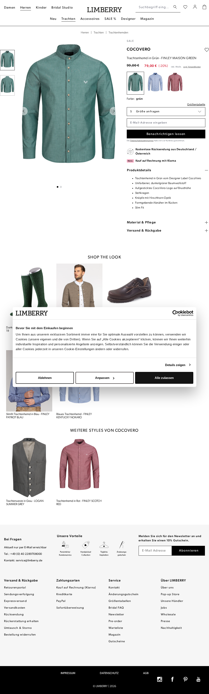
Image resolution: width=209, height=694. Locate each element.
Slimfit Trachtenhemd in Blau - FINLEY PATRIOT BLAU (27, 416)
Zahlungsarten (68, 580)
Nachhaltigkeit (171, 628)
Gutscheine (117, 641)
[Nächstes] (114, 111)
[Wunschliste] (185, 7)
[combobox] (153, 7)
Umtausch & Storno (18, 628)
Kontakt (114, 587)
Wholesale (168, 614)
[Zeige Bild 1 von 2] (57, 187)
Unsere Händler (172, 601)
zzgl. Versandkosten (192, 67)
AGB (146, 673)
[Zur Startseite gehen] (104, 7)
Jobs (164, 607)
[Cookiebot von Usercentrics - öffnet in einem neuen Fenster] (175, 313)
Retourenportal (15, 587)
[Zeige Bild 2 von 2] (61, 187)
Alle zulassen (164, 378)
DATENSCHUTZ (109, 673)
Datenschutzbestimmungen (141, 141)
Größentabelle (196, 104)
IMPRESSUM (68, 673)
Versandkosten (15, 607)
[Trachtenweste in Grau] (29, 467)
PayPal (61, 601)
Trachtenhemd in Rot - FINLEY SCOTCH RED (79, 503)
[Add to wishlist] (207, 50)
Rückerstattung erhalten (21, 621)
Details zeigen (175, 364)
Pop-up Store (170, 594)
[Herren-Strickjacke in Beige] (79, 294)
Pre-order (115, 621)
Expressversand (15, 601)
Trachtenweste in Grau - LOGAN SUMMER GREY (24, 503)
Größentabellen (120, 601)
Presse (165, 621)
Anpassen (102, 378)
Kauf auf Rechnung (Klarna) (76, 587)
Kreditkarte (64, 594)
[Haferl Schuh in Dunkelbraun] (130, 294)
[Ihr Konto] (195, 7)
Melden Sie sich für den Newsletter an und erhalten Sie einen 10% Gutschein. (170, 538)
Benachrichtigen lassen (166, 134)
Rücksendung (14, 614)
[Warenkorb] (204, 7)
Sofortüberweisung (70, 607)
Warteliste (116, 628)
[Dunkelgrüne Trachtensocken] (29, 294)
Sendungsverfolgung (19, 594)
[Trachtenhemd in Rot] (175, 83)
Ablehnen (45, 378)
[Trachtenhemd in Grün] (135, 83)
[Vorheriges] (23, 111)
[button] (166, 111)
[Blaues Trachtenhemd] (155, 83)
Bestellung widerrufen (20, 634)
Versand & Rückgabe (21, 580)
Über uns (167, 587)
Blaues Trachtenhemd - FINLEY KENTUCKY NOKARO (74, 416)
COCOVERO (139, 49)
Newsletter (116, 614)
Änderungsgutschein (124, 594)
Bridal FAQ (116, 607)
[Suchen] (175, 7)
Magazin (115, 634)
